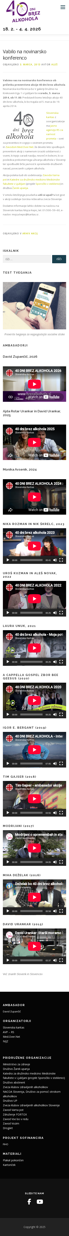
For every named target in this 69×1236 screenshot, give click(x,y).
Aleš (54, 64)
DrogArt (8, 1128)
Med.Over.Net (11, 1036)
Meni (62, 7)
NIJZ (5, 1041)
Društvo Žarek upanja (16, 1069)
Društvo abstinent (14, 1082)
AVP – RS (8, 1032)
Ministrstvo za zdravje (16, 1064)
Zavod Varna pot (13, 1110)
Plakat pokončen (13, 1160)
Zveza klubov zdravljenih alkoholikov (25, 1087)
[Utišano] (55, 560)
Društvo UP (10, 1100)
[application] (34, 546)
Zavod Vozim (11, 1123)
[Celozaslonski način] (61, 560)
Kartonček (9, 1165)
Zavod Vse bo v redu (15, 1119)
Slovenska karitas (13, 1027)
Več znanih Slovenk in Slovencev (23, 974)
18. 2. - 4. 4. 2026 (22, 28)
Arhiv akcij (30, 233)
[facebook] (29, 1202)
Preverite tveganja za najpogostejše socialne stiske (34, 334)
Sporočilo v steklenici (48, 183)
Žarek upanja (20, 188)
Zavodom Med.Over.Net (19, 147)
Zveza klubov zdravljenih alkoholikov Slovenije (31, 1105)
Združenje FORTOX (15, 1114)
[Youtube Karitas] (40, 1202)
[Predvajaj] (8, 560)
